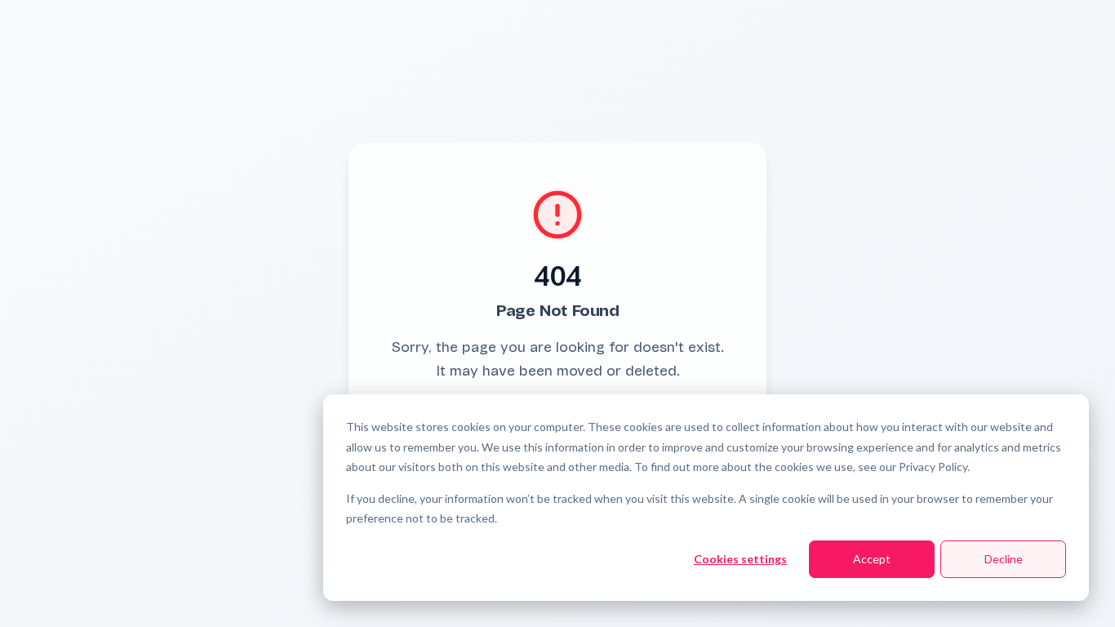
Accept (872, 559)
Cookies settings (740, 559)
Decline (1003, 559)
